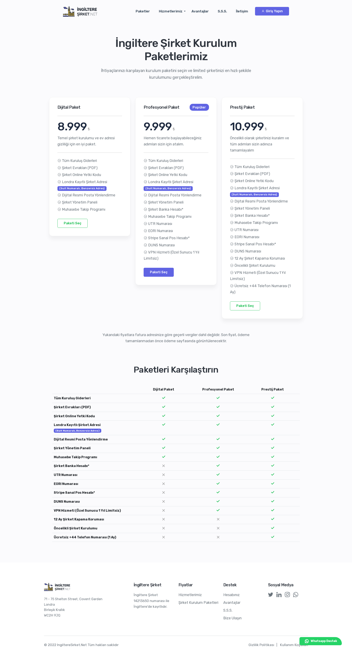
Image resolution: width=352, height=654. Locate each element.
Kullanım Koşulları (294, 645)
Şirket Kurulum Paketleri (198, 602)
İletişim (242, 11)
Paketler (143, 11)
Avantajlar (200, 11)
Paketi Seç (72, 223)
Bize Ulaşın (232, 618)
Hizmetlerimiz (171, 11)
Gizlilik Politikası (261, 645)
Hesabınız (231, 595)
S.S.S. (222, 11)
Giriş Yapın (274, 11)
